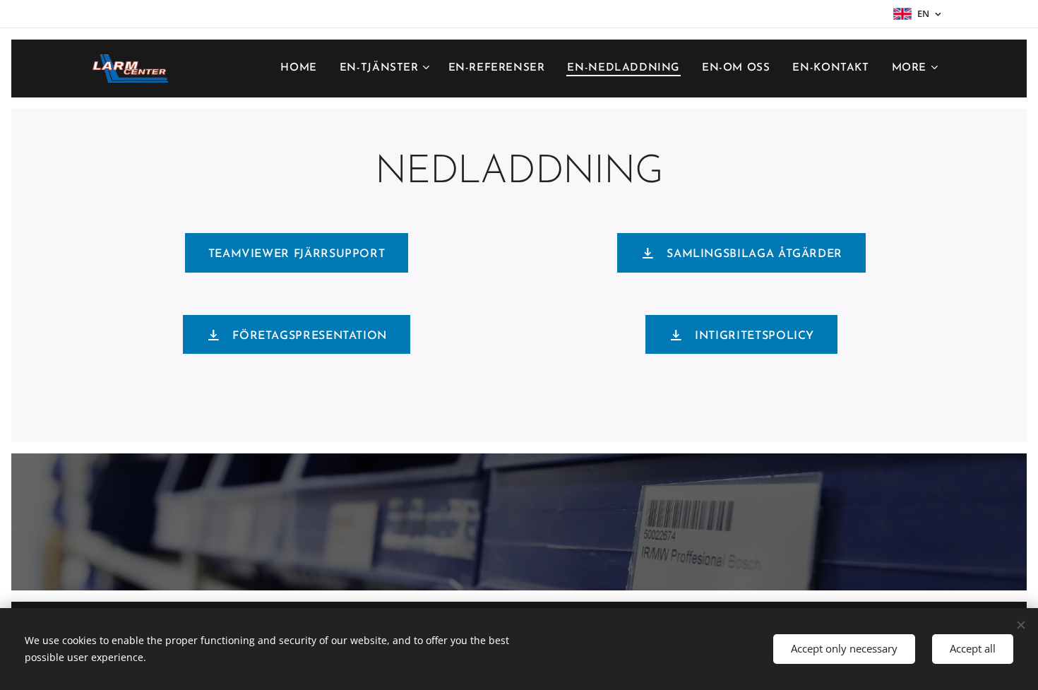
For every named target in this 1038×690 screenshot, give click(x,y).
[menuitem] (302, 68)
